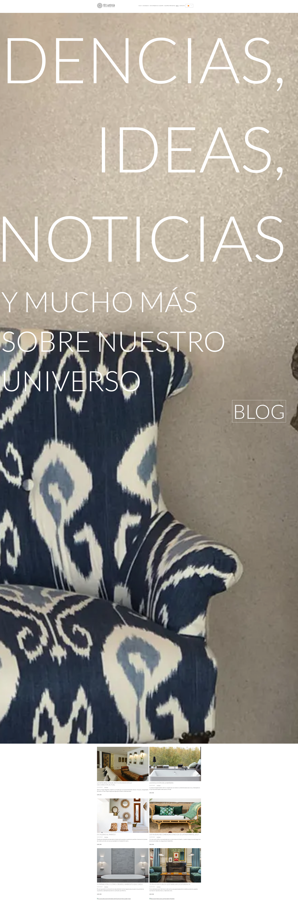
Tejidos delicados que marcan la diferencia (169, 884)
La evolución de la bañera (161, 783)
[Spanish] (189, 5)
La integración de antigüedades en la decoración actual (114, 784)
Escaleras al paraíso (106, 835)
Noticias (106, 787)
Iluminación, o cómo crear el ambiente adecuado (120, 884)
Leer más (99, 794)
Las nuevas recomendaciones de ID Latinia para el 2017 (174, 835)
